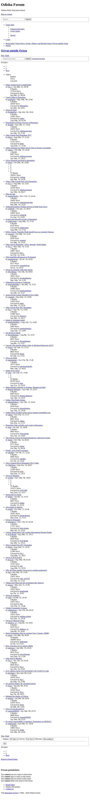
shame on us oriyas (13, 371)
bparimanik (24, 591)
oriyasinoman (25, 654)
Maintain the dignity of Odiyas (17, 696)
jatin (9, 373)
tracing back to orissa (13, 495)
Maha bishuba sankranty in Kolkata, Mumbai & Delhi (25, 387)
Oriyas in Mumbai (12, 476)
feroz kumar (24, 528)
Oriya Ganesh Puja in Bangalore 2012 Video (22, 463)
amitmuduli (12, 724)
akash (10, 635)
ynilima (22, 177)
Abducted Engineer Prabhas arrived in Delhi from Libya (26, 207)
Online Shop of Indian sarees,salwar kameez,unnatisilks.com (28, 413)
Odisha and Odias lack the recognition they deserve (25, 583)
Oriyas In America (12, 595)
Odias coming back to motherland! (18, 85)
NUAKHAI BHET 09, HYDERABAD (21, 684)
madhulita (11, 100)
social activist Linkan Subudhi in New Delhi (22, 295)
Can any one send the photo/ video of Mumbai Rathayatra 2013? (29, 345)
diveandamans (13, 335)
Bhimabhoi (24, 106)
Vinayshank (24, 434)
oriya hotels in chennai (14, 507)
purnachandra (13, 196)
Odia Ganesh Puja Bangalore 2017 (18, 135)
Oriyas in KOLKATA (14, 558)
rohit (9, 598)
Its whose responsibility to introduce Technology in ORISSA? (28, 722)
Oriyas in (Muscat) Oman (15, 621)
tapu (21, 383)
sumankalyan (13, 259)
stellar (22, 730)
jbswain (11, 560)
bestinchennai (25, 516)
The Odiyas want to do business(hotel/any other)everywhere (28, 438)
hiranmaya (12, 522)
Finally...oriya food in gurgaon (17, 450)
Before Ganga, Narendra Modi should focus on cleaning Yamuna (30, 232)
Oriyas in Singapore (13, 520)
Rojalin (10, 125)
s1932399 (23, 490)
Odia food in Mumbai (14, 659)
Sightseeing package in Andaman (18, 282)
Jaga (9, 427)
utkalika (11, 453)
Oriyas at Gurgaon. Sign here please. (19, 270)
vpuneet (11, 234)
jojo (21, 604)
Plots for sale (10, 194)
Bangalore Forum (11, 793)
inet (9, 572)
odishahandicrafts (26, 202)
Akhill (10, 509)
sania (22, 303)
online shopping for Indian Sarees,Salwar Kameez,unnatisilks (28, 148)
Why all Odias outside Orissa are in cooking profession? (26, 570)
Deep (10, 137)
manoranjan (12, 360)
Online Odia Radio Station (15, 400)
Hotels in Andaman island (15, 320)
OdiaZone (11, 465)
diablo (10, 497)
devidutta (11, 673)
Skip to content (6, 14)
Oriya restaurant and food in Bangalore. (20, 160)
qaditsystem (12, 221)
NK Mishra (12, 272)
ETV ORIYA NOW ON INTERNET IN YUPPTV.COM (27, 671)
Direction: (39, 739)
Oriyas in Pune (11, 110)
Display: (6, 739)
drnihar (10, 698)
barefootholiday (14, 284)
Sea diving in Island (13, 333)
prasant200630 (13, 711)
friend (10, 440)
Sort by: (22, 739)
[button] (7, 71)
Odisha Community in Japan (16, 608)
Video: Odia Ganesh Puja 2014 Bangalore (21, 181)
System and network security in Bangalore (21, 219)
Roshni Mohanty (14, 390)
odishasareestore (26, 131)
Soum (10, 347)
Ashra (22, 118)
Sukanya (23, 316)
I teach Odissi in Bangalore (16, 97)
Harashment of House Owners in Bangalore (22, 123)
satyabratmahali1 (26, 366)
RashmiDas (12, 112)
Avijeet (10, 478)
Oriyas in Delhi (11, 358)
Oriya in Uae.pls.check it (15, 709)
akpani (10, 585)
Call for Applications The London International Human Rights (29, 532)
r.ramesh (11, 297)
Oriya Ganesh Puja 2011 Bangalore (19, 545)
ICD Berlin (12, 535)
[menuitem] (17, 29)
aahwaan (11, 648)
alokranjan (24, 642)
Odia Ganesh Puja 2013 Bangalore (18, 308)
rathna (10, 150)
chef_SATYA (25, 579)
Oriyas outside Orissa (14, 50)
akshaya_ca (12, 623)
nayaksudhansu (25, 278)
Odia (21, 471)
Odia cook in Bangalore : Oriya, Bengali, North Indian (26, 245)
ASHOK (11, 209)
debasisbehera (13, 402)
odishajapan (12, 610)
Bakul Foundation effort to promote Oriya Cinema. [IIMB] (27, 633)
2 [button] (6, 68)
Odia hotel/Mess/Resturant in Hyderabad (21, 257)
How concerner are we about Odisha (19, 646)
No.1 (10, 87)
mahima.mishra (25, 616)
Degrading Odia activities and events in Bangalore (24, 425)
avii (21, 566)
